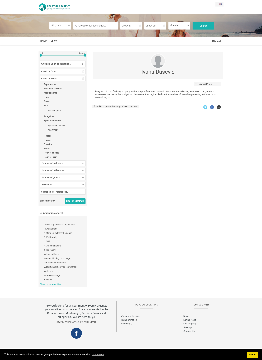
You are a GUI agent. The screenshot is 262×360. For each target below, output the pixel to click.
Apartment (52, 130)
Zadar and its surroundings (134, 316)
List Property (189, 323)
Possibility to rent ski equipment (59, 224)
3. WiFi (47, 241)
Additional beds (51, 254)
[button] (60, 25)
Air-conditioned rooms (55, 262)
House (47, 140)
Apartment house (52, 120)
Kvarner (125, 323)
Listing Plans (189, 320)
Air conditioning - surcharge (57, 258)
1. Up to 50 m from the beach (58, 233)
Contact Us (189, 331)
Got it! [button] (252, 354)
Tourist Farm (50, 157)
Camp (47, 101)
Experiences (50, 84)
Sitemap (187, 327)
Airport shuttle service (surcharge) (60, 267)
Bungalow (49, 116)
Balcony (48, 279)
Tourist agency (51, 153)
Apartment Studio (56, 125)
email (218, 41)
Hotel (46, 97)
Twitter (205, 107)
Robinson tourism (53, 88)
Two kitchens (50, 229)
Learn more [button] (98, 354)
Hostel (47, 136)
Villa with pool (54, 110)
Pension (48, 144)
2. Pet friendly (50, 237)
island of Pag (127, 320)
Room (47, 148)
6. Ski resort (49, 250)
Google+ (219, 107)
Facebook (212, 107)
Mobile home (50, 93)
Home (43, 41)
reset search (48, 201)
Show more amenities (50, 284)
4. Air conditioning (52, 245)
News (53, 41)
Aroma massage (52, 275)
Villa (46, 105)
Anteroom (49, 271)
